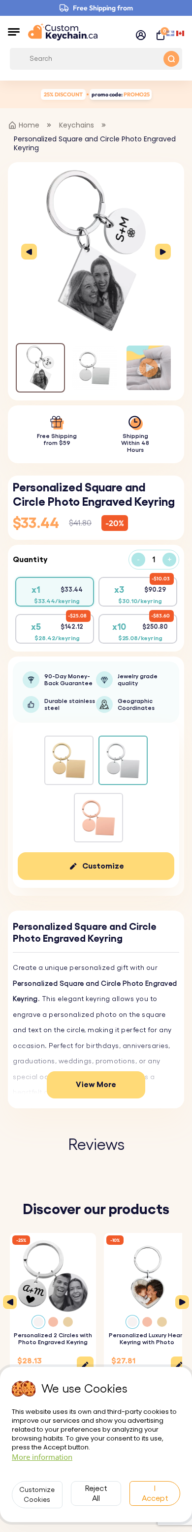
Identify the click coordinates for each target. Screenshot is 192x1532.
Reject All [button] (96, 1493)
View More (96, 1085)
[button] (14, 31)
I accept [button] (155, 1493)
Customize (103, 866)
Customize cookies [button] (37, 1495)
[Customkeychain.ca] (62, 32)
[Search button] (171, 59)
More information (42, 1457)
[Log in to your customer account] (141, 35)
